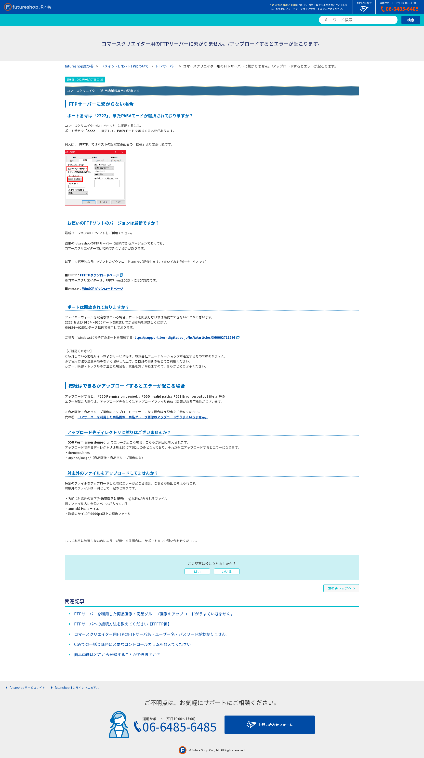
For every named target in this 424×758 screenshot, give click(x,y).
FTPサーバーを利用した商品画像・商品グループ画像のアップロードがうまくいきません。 (143, 417)
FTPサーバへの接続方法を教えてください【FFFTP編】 (123, 624)
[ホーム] (27, 7)
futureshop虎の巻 (79, 66)
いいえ (227, 571)
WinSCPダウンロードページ (102, 288)
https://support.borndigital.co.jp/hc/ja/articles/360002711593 (184, 337)
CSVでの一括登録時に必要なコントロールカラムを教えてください (132, 644)
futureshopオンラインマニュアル (77, 687)
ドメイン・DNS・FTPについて (125, 66)
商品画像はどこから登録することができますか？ (117, 654)
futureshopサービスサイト (27, 687)
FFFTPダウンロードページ (99, 275)
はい (197, 571)
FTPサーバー (166, 66)
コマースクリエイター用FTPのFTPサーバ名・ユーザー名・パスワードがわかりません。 (152, 634)
